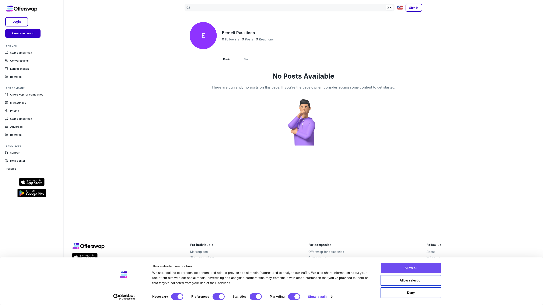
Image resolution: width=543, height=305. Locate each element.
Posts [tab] (227, 59)
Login (17, 22)
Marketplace (199, 252)
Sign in (413, 8)
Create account (23, 33)
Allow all (410, 268)
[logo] (22, 8)
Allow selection (411, 280)
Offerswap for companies (326, 252)
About (431, 252)
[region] (31, 107)
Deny (411, 292)
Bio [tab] (246, 59)
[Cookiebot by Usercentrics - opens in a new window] (124, 297)
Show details (317, 296)
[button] (31, 153)
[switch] (219, 296)
